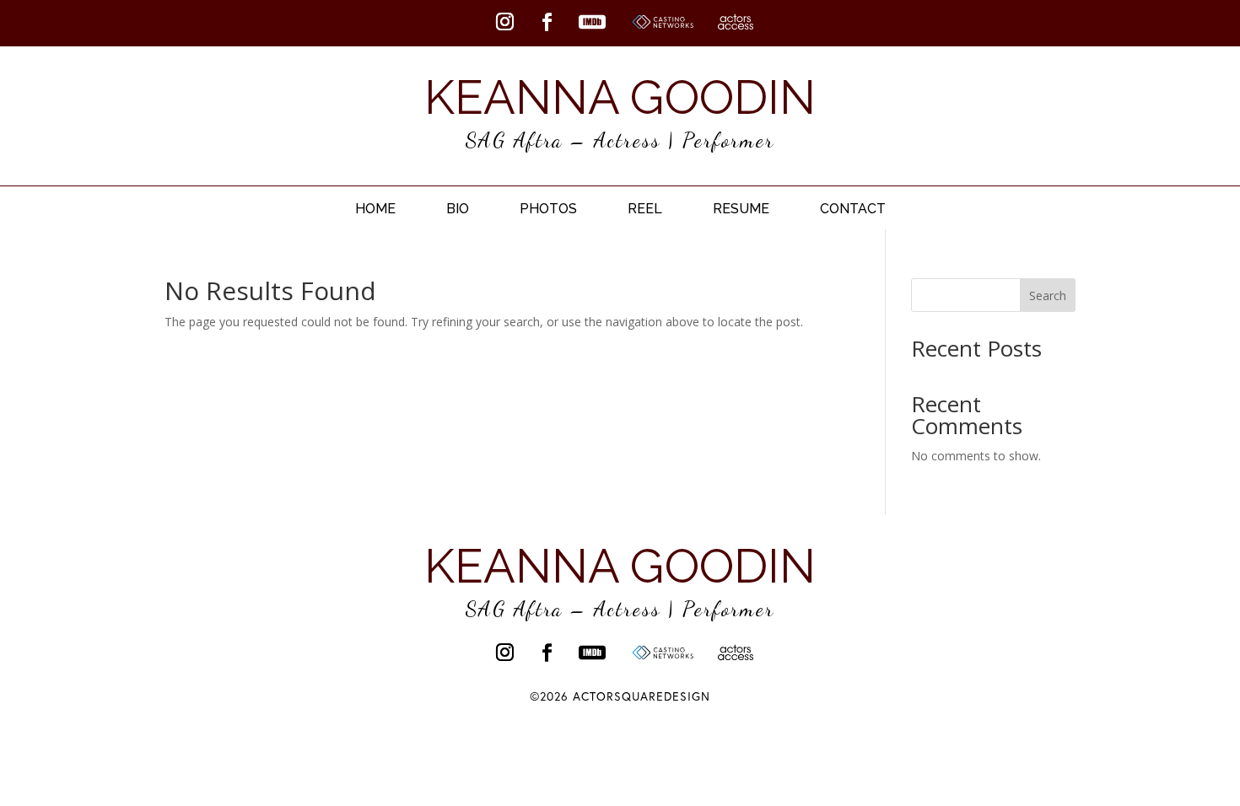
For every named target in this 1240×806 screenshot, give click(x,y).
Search (1047, 295)
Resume (741, 209)
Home (375, 209)
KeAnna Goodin (619, 97)
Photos (548, 209)
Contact (853, 209)
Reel (645, 209)
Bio (457, 209)
